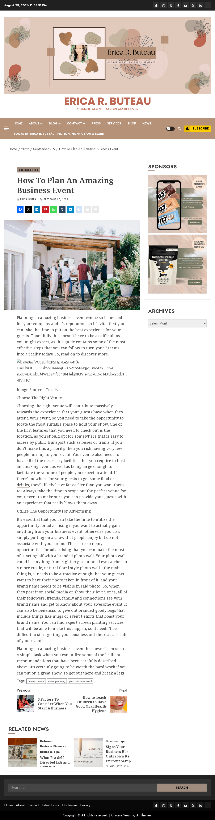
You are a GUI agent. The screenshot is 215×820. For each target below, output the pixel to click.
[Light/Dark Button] (170, 129)
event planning (57, 681)
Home (17, 123)
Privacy (85, 805)
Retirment (47, 741)
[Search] (179, 128)
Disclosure (69, 805)
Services (114, 123)
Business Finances (53, 746)
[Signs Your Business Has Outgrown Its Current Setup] (88, 752)
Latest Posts (50, 805)
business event (36, 681)
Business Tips (28, 170)
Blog (53, 123)
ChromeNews (121, 815)
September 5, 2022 (56, 199)
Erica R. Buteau (107, 101)
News (146, 123)
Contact (74, 123)
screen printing (93, 622)
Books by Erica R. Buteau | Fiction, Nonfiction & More (58, 134)
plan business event (80, 681)
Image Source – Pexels (38, 389)
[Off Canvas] (6, 128)
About (34, 123)
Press (96, 123)
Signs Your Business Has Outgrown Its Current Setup (118, 753)
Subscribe (201, 128)
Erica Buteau (29, 199)
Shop (131, 123)
